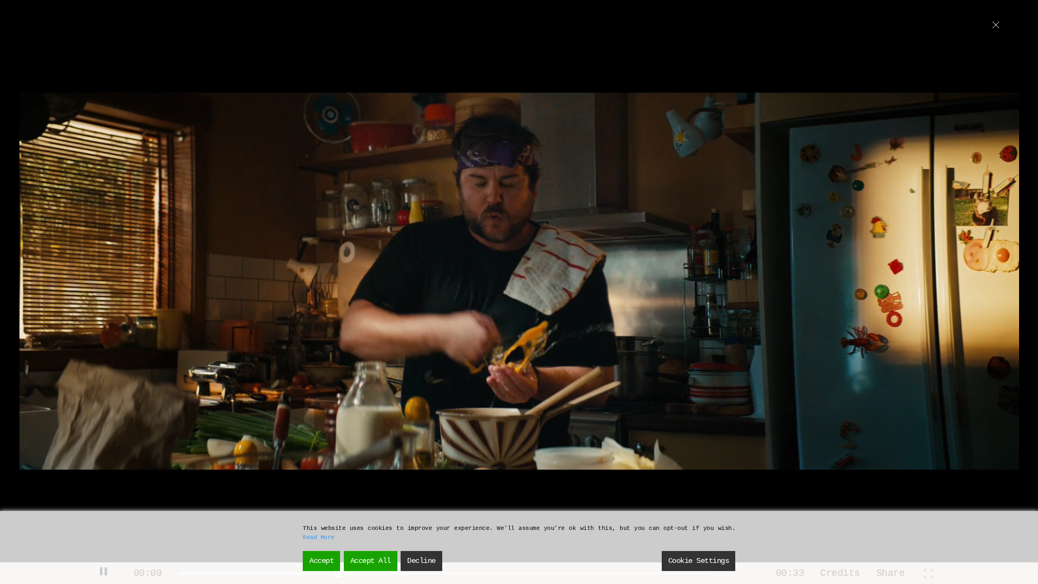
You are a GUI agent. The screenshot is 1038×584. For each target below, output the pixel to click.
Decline (421, 560)
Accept (321, 560)
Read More (319, 537)
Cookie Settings (698, 560)
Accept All (370, 560)
